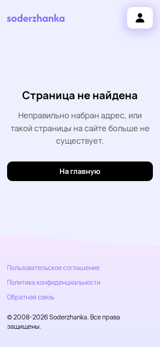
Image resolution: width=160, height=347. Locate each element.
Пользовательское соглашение (53, 267)
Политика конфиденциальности (53, 282)
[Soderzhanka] (35, 18)
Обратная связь (30, 297)
